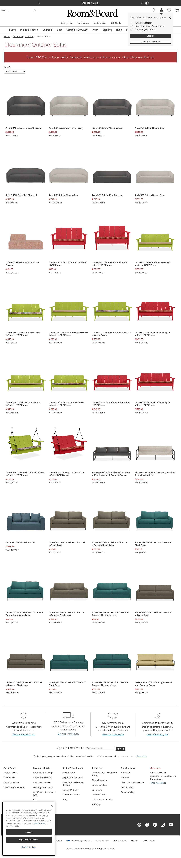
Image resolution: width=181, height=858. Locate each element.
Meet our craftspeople (113, 734)
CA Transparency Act (102, 799)
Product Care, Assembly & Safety (104, 774)
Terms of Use (102, 840)
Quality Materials (71, 789)
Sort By (8, 67)
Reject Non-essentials (28, 839)
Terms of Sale (119, 840)
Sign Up (120, 748)
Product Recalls (99, 794)
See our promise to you (23, 734)
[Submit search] (35, 10)
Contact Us (9, 777)
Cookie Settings (29, 847)
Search (4, 10)
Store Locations (11, 782)
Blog (65, 799)
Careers (125, 777)
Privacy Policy (39, 823)
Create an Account (150, 41)
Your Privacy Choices (80, 840)
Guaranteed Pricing (42, 777)
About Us (125, 772)
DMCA (134, 840)
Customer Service (42, 782)
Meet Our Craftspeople (132, 782)
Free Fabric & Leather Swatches (73, 784)
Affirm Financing (100, 780)
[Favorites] (169, 13)
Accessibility (149, 840)
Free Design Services (14, 787)
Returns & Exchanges (43, 772)
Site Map (96, 804)
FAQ (35, 799)
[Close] (169, 17)
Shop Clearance (158, 782)
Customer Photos (71, 794)
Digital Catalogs (99, 784)
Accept (29, 832)
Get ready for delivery (68, 733)
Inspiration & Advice (72, 777)
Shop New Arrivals (90, 2)
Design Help (66, 23)
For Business (83, 23)
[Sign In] (161, 10)
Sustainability (100, 23)
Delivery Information (43, 787)
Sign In (150, 36)
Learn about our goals (157, 734)
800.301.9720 (11, 772)
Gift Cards (116, 23)
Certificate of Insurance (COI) (44, 793)
